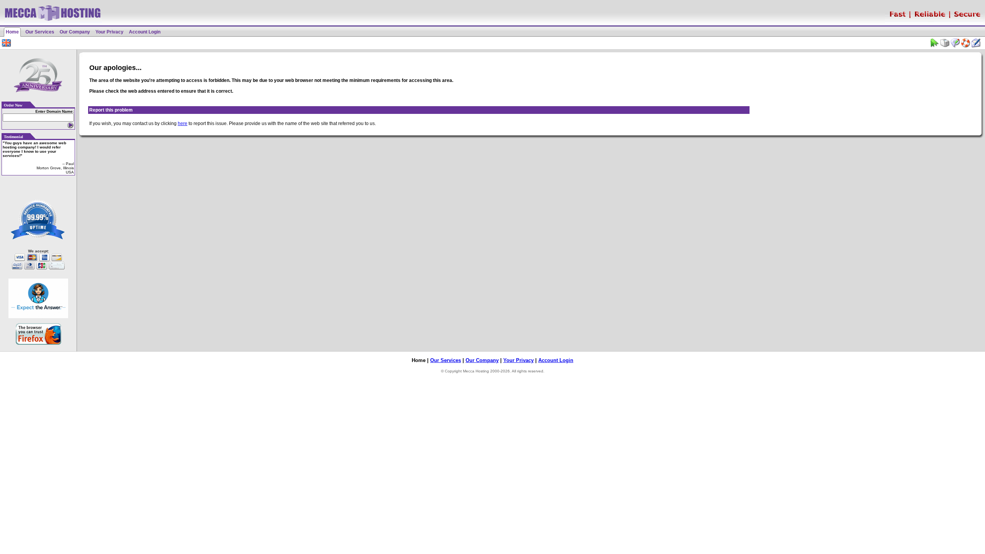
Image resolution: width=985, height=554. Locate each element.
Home (12, 32)
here (182, 123)
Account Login (144, 32)
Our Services (39, 32)
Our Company (75, 32)
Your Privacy (109, 32)
